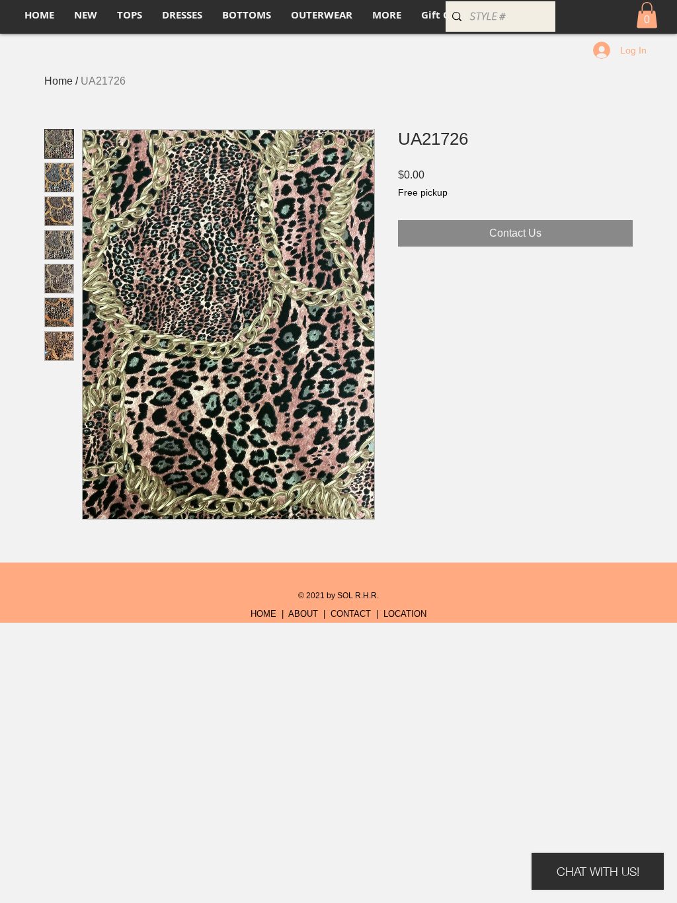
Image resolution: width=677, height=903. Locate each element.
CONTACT (351, 614)
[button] (647, 15)
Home (58, 81)
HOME (263, 614)
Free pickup (423, 192)
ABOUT (303, 614)
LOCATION (404, 614)
